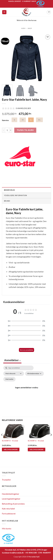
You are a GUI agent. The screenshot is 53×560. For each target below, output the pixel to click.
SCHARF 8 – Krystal (10, 441)
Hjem (23, 28)
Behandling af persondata (13, 503)
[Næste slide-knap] (47, 463)
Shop (30, 28)
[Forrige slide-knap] (3, 463)
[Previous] (6, 58)
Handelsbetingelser (10, 494)
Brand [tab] (7, 201)
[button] (4, 12)
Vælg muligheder (11, 449)
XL (39, 120)
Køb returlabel (8, 508)
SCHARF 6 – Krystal (36, 441)
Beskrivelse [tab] (9, 190)
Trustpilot (6, 479)
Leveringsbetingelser (11, 498)
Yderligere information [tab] (15, 195)
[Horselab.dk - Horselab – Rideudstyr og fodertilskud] (26, 12)
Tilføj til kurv (25, 130)
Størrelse (5, 120)
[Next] (47, 58)
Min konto (6, 528)
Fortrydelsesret (9, 513)
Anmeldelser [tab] (12, 360)
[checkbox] (9, 379)
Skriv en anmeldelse (26, 350)
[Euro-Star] (20, 156)
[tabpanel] (26, 390)
